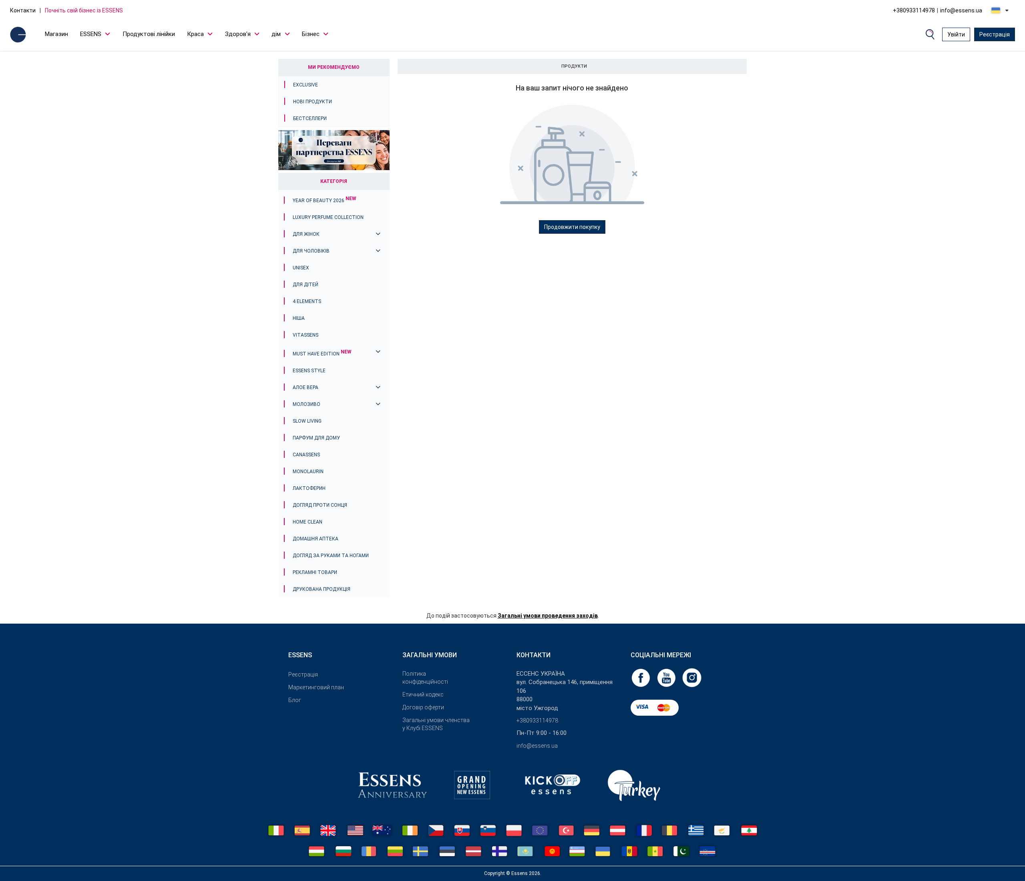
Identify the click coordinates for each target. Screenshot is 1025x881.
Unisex (301, 268)
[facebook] (641, 677)
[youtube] (667, 677)
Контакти (23, 10)
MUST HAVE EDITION (322, 354)
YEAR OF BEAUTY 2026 (324, 200)
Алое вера (305, 387)
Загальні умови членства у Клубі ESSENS (436, 724)
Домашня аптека (315, 539)
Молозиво (306, 404)
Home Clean (307, 522)
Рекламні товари (315, 572)
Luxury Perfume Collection (328, 217)
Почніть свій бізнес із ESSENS (84, 10)
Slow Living (307, 421)
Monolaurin (308, 471)
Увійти (956, 34)
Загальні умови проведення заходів (548, 615)
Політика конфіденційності (425, 677)
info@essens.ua (961, 10)
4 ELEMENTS (307, 301)
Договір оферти (423, 707)
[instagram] (692, 677)
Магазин (56, 34)
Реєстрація (994, 34)
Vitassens (305, 335)
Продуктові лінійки (149, 34)
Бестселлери (310, 118)
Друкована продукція (321, 589)
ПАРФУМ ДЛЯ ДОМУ (316, 438)
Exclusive (305, 85)
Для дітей (305, 284)
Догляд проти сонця (320, 505)
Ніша (299, 318)
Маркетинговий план (316, 687)
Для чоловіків (311, 251)
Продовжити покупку (572, 227)
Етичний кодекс (423, 694)
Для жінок (306, 234)
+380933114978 (914, 10)
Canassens (306, 455)
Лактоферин (309, 488)
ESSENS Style (309, 370)
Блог (294, 700)
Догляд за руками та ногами (331, 555)
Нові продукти (312, 101)
